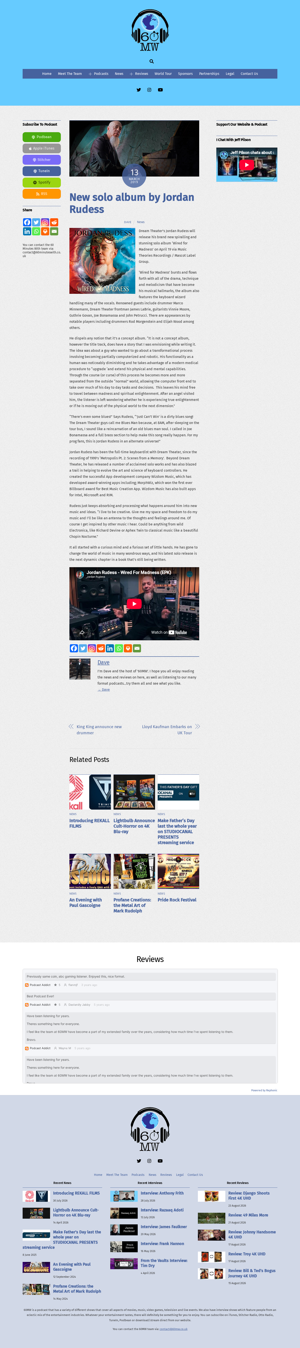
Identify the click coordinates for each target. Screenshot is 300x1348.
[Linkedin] (110, 648)
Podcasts (100, 74)
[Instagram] (92, 648)
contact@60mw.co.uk (174, 1329)
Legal (230, 74)
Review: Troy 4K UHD (247, 1254)
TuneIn (44, 171)
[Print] (128, 648)
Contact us (249, 74)
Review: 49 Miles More (248, 1215)
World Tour (163, 74)
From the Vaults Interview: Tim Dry (164, 1263)
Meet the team (70, 74)
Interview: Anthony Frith (162, 1193)
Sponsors (185, 74)
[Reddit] (101, 648)
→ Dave (104, 690)
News (119, 74)
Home (47, 74)
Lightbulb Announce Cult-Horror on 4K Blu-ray (134, 826)
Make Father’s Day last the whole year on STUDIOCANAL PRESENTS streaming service (177, 831)
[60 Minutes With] (150, 50)
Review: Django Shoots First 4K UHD (249, 1196)
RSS (44, 194)
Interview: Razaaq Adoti (162, 1210)
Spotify (44, 182)
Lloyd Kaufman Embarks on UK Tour (167, 729)
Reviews (141, 74)
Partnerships (209, 74)
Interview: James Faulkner (164, 1226)
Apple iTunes (43, 148)
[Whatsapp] (119, 648)
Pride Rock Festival (177, 900)
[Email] (137, 648)
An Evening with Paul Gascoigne (85, 902)
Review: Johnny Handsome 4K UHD (252, 1235)
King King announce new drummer (99, 729)
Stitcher (44, 160)
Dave (128, 222)
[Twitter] (83, 648)
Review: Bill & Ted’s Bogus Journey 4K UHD (252, 1273)
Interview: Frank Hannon (162, 1243)
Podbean (44, 137)
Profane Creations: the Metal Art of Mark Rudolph (132, 905)
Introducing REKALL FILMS (76, 1193)
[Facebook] (74, 648)
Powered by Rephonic (264, 1090)
